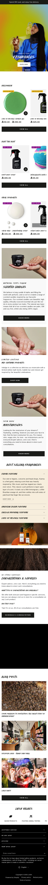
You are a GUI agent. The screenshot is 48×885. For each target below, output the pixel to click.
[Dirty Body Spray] (15, 159)
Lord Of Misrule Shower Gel (13, 119)
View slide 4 (27, 68)
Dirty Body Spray (8, 175)
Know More (24, 318)
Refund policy (37, 877)
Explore (24, 64)
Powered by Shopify (12, 877)
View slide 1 (7, 68)
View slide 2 (14, 68)
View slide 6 (41, 68)
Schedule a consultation (18, 615)
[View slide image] (24, 37)
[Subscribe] (45, 853)
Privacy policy (26, 877)
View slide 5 (34, 68)
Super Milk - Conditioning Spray (15, 231)
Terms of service (25, 880)
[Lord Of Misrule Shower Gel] (15, 103)
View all (24, 129)
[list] (24, 818)
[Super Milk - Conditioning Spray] (15, 215)
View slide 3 (20, 68)
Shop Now (30, 70)
